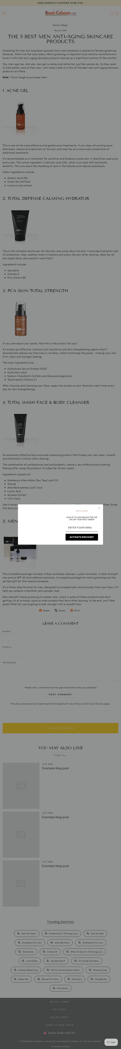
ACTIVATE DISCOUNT (82, 537)
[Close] (99, 508)
